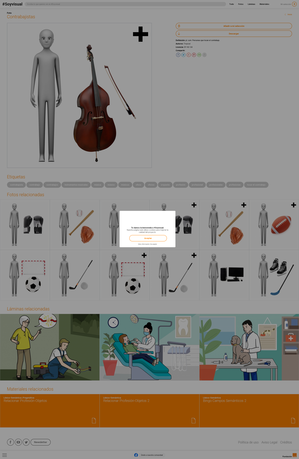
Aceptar (148, 238)
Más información (143, 244)
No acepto (153, 244)
